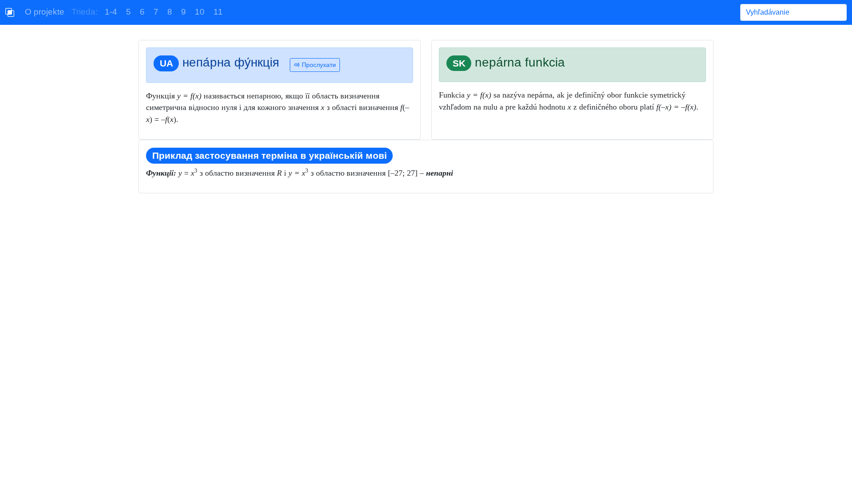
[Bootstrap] (9, 12)
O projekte (44, 11)
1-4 (111, 11)
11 (218, 11)
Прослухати (318, 64)
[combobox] (793, 12)
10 (200, 11)
